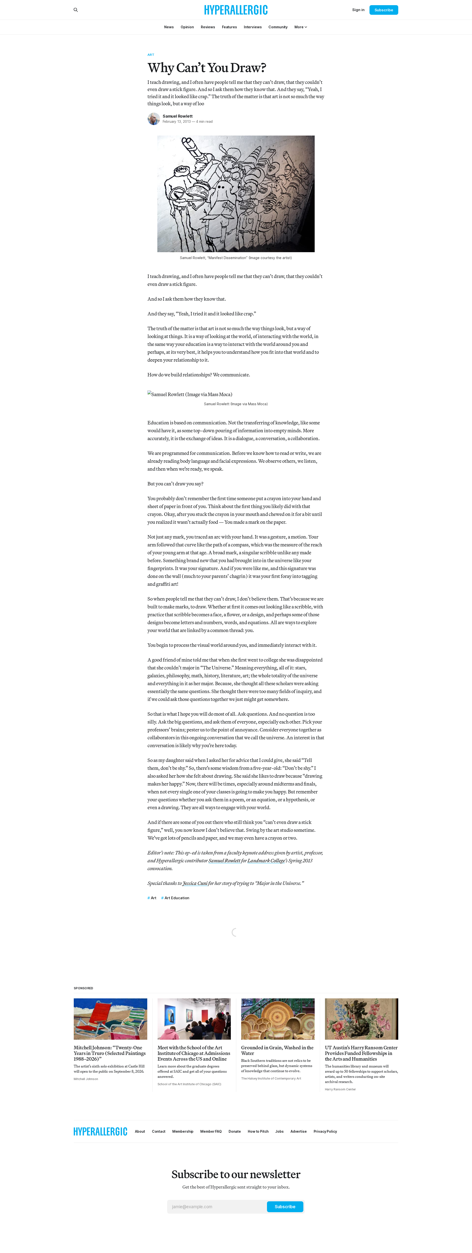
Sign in (358, 9)
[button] (299, 27)
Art (151, 55)
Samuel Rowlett (178, 116)
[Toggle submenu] (306, 27)
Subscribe (384, 10)
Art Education (177, 898)
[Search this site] (75, 10)
